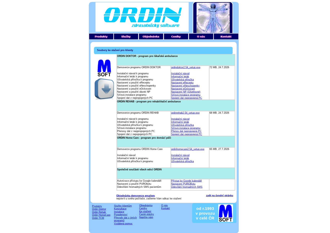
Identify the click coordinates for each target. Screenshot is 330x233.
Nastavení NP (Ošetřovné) (185, 91)
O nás (164, 205)
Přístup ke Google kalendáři (186, 180)
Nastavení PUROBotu (183, 183)
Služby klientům (123, 205)
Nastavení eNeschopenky (185, 85)
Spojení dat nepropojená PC (186, 97)
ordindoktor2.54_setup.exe (185, 67)
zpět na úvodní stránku (219, 195)
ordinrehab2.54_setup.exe (185, 112)
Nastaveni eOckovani (183, 88)
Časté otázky (146, 214)
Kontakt (165, 208)
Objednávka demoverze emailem (135, 195)
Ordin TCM (98, 218)
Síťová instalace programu (185, 94)
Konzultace (120, 208)
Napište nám (146, 217)
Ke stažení (145, 211)
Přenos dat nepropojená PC (186, 131)
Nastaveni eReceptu (182, 82)
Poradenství (120, 214)
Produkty (97, 206)
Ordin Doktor (99, 209)
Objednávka (145, 205)
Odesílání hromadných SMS (186, 186)
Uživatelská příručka (182, 79)
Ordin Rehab (99, 212)
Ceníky (143, 208)
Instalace (119, 211)
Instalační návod (180, 73)
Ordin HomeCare (101, 215)
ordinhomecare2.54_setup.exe (187, 149)
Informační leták (180, 76)
